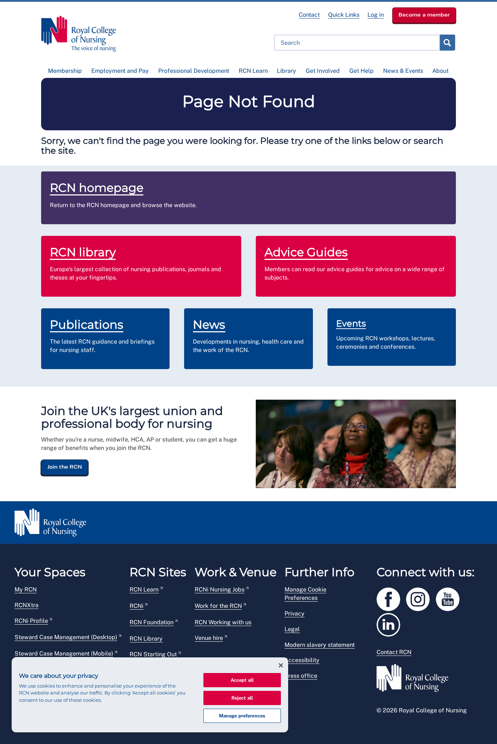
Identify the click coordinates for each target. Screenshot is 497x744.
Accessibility (302, 660)
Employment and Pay (120, 70)
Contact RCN (394, 652)
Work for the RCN (218, 605)
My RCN (26, 589)
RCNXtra (27, 605)
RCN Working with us (223, 622)
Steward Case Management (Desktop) (66, 637)
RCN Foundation (152, 622)
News (209, 324)
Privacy (295, 613)
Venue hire (209, 637)
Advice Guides (306, 252)
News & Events (403, 70)
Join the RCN (64, 467)
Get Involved (323, 70)
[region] (150, 694)
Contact (309, 14)
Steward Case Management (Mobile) (64, 653)
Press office (301, 675)
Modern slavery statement (320, 644)
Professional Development (193, 70)
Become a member (424, 14)
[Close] (281, 665)
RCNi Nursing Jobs (219, 589)
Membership (65, 70)
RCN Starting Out (153, 654)
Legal (292, 629)
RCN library (83, 252)
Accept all (242, 680)
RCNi (136, 605)
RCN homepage (96, 188)
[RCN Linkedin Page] (391, 623)
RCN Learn (253, 70)
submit (447, 43)
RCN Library (146, 638)
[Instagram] (421, 597)
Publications (86, 324)
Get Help (361, 70)
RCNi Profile (31, 620)
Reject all (242, 698)
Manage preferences (242, 716)
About (440, 70)
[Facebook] (391, 597)
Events (351, 323)
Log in (375, 14)
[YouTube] (450, 597)
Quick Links (343, 14)
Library (286, 70)
